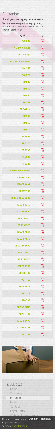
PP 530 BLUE (23, 307)
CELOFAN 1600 (22, 245)
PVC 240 (25, 40)
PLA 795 (26, 300)
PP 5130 (26, 150)
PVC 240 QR (24, 54)
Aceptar (33, 418)
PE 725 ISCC (24, 259)
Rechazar (46, 418)
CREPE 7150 (23, 266)
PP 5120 (26, 143)
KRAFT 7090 (23, 320)
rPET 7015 (24, 286)
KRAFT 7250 (23, 204)
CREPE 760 (24, 272)
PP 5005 (26, 136)
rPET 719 (25, 293)
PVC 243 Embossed (20, 61)
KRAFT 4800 (23, 177)
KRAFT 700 (24, 191)
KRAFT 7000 (23, 211)
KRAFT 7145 (23, 327)
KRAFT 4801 (23, 184)
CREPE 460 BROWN (20, 170)
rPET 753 (25, 334)
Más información (20, 425)
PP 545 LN (25, 109)
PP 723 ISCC (24, 252)
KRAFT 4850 (23, 232)
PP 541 (26, 102)
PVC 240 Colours (21, 47)
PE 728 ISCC (24, 225)
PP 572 (26, 129)
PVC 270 (25, 75)
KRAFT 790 (24, 313)
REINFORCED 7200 (20, 197)
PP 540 (26, 95)
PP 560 (26, 115)
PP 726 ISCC (24, 218)
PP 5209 (26, 156)
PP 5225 (26, 163)
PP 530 (26, 88)
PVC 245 (25, 68)
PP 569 (26, 122)
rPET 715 (25, 279)
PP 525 (26, 81)
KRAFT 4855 (23, 238)
